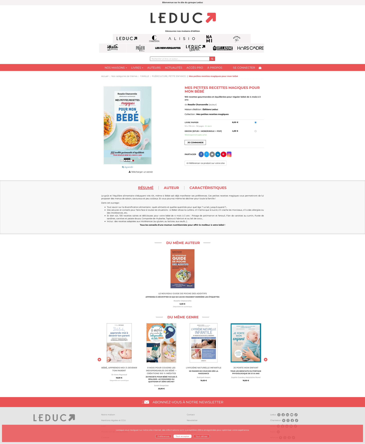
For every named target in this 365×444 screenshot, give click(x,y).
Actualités (173, 67)
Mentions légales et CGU (113, 420)
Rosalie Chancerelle (198, 104)
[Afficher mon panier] (260, 68)
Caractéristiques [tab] (208, 188)
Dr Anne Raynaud (119, 375)
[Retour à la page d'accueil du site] (182, 18)
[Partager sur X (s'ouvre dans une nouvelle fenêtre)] (206, 154)
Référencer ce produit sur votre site (207, 163)
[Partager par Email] (212, 154)
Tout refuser (202, 436)
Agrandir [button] (128, 167)
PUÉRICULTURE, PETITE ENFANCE (169, 76)
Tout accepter (182, 436)
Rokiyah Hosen (203, 377)
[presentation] (99, 359)
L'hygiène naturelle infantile (203, 367)
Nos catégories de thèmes (124, 76)
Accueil (105, 76)
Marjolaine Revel (253, 377)
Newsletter (192, 420)
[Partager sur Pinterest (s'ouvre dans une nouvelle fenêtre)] (223, 154)
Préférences (163, 436)
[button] (127, 125)
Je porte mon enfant (245, 367)
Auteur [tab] (171, 188)
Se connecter (244, 67)
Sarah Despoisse (161, 385)
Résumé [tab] (145, 188)
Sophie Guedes (238, 377)
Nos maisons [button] (115, 67)
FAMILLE (144, 76)
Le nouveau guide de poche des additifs (182, 293)
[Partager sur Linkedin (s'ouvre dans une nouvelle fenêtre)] (217, 154)
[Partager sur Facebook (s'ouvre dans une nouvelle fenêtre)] (201, 154)
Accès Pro (194, 67)
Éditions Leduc (210, 109)
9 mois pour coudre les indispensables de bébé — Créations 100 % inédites (161, 370)
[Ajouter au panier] (195, 142)
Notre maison (108, 414)
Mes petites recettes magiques (212, 114)
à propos (214, 67)
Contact (191, 414)
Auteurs (154, 67)
